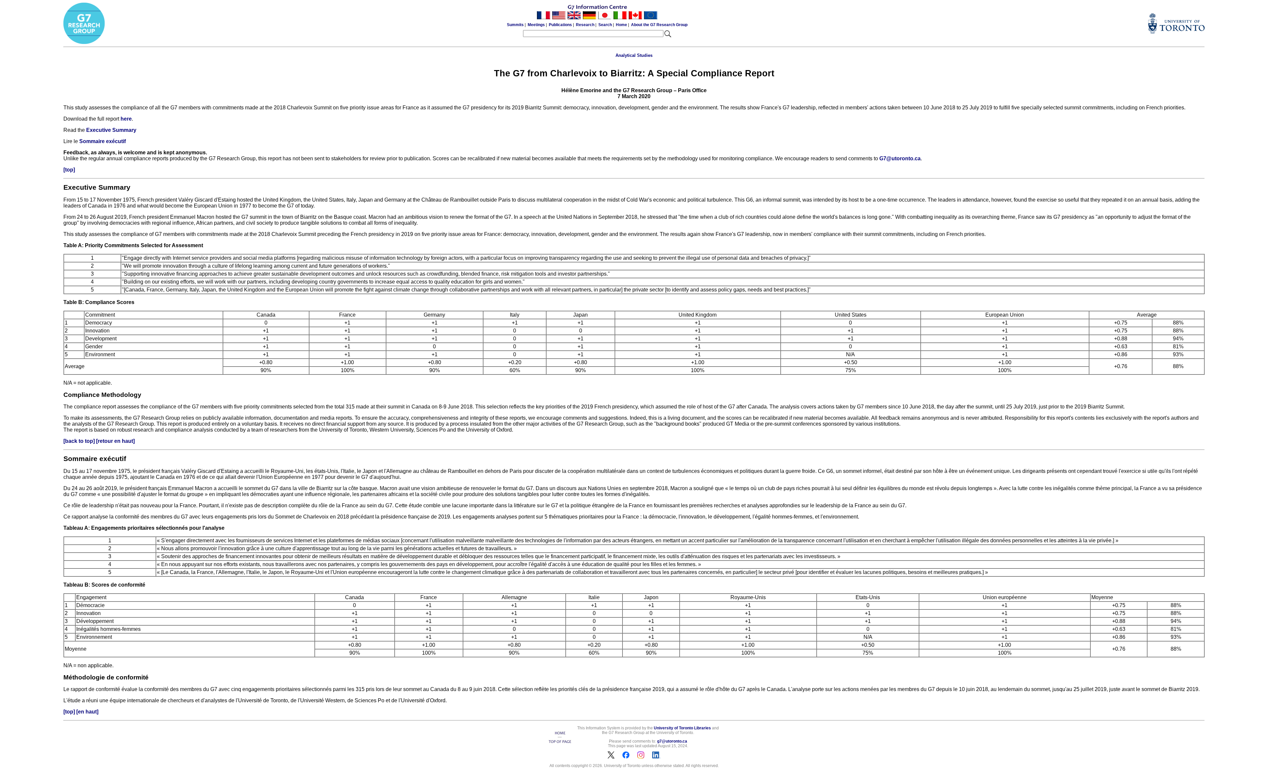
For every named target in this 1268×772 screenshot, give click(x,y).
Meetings (536, 24)
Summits (515, 24)
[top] (69, 170)
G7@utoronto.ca (900, 158)
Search (605, 24)
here (126, 119)
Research (585, 24)
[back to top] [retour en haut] (99, 441)
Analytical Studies (634, 55)
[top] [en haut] (80, 711)
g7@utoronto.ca (672, 741)
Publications (560, 24)
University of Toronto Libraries (682, 728)
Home (621, 24)
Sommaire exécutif (102, 141)
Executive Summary (111, 130)
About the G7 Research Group (659, 24)
